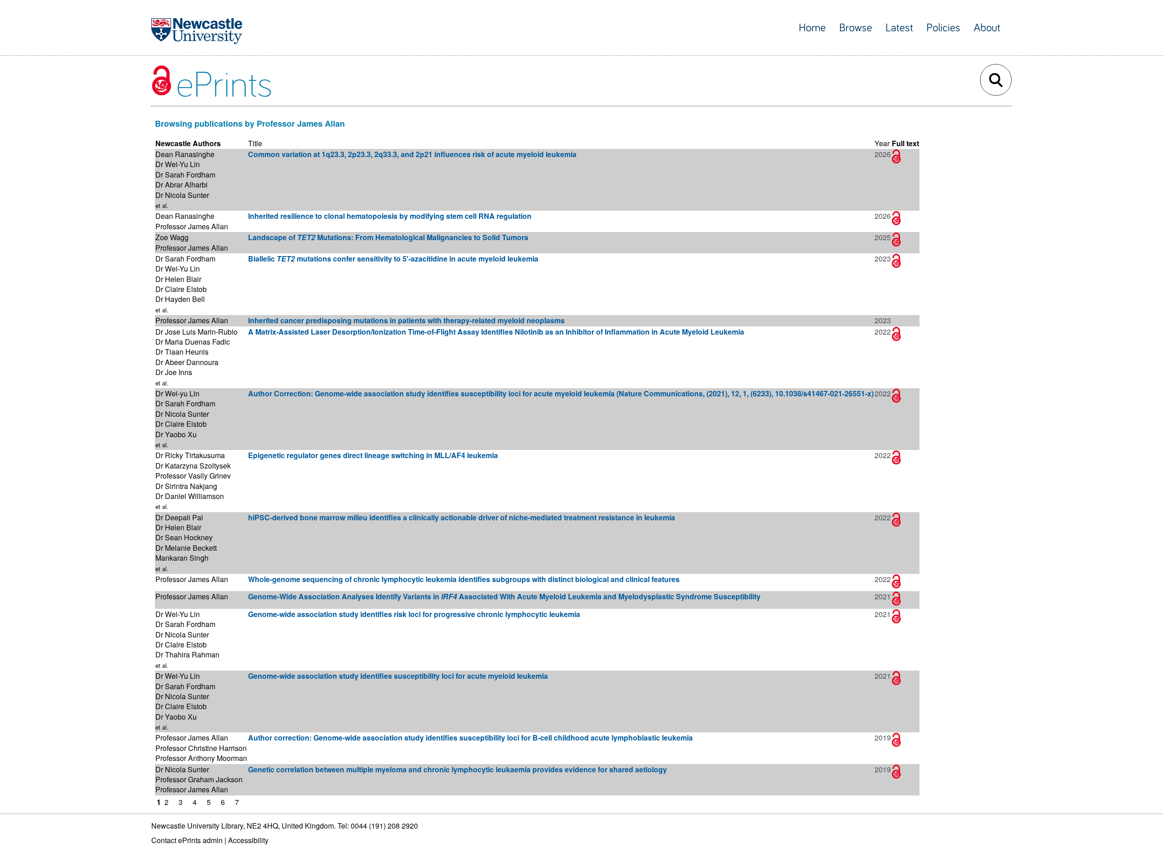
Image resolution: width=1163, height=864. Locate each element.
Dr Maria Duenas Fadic (192, 341)
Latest (899, 28)
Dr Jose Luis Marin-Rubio (196, 331)
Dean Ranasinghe (184, 154)
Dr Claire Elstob (181, 289)
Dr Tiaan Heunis (182, 351)
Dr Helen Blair (178, 279)
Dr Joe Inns (173, 372)
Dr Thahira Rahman (187, 654)
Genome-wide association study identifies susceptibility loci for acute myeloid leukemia (398, 676)
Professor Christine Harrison (201, 748)
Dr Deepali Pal (179, 517)
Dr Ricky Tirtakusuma (190, 455)
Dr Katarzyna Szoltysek (193, 465)
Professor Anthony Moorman (201, 758)
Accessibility (248, 840)
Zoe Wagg (172, 237)
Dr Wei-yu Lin (177, 393)
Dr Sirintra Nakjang (186, 486)
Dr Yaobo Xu (176, 434)
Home (812, 28)
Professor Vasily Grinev (193, 475)
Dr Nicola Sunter (182, 195)
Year (882, 143)
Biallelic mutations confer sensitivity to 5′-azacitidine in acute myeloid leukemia (393, 258)
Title (255, 143)
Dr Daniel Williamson (189, 496)
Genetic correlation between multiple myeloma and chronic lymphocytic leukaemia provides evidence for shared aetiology (457, 769)
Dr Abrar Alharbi (181, 184)
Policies (943, 28)
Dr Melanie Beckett (186, 548)
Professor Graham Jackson (199, 779)
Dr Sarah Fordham (185, 174)
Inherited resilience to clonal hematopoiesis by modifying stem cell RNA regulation (390, 216)
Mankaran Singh (182, 558)
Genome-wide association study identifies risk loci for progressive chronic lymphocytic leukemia (414, 614)
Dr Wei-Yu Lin (177, 164)
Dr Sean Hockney (184, 537)
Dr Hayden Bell (180, 299)
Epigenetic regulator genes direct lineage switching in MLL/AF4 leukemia (373, 455)
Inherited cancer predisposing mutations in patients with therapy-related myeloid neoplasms (406, 320)
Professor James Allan (191, 226)
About (987, 28)
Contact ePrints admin (187, 840)
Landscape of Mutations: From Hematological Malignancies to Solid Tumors (388, 237)
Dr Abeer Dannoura (187, 362)
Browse (855, 28)
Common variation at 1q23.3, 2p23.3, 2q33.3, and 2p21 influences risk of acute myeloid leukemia (412, 154)
